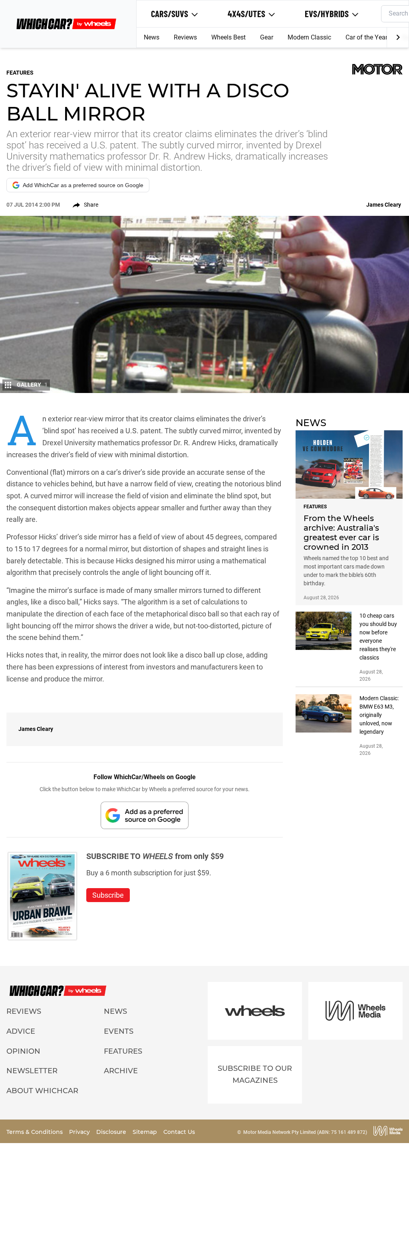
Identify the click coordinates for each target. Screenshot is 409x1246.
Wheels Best (228, 37)
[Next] (398, 37)
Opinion (23, 1051)
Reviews (185, 37)
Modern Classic (309, 37)
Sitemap (146, 1131)
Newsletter (32, 1070)
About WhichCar (42, 1090)
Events (118, 1031)
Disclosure (112, 1131)
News (151, 37)
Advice (20, 1031)
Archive (121, 1070)
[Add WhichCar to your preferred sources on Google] (145, 815)
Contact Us (179, 1131)
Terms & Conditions (35, 1131)
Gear (266, 37)
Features (123, 1051)
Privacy (80, 1131)
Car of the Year (366, 37)
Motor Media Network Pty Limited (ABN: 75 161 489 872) (305, 1132)
